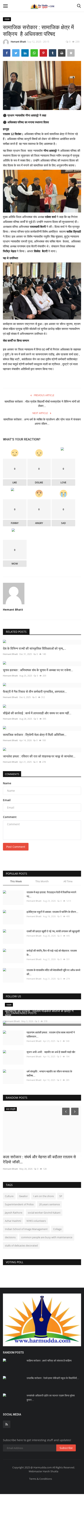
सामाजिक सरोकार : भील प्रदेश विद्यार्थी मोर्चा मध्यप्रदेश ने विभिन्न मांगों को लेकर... (42, 404)
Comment (10, 817)
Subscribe (66, 1448)
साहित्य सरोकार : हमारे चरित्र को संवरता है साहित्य (49, 1360)
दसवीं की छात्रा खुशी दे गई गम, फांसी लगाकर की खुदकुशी (53, 931)
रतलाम (7, 19)
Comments (12, 774)
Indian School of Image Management (26, 1229)
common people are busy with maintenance (46, 1237)
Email (7, 800)
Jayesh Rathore (13, 1212)
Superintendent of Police (19, 1204)
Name (7, 783)
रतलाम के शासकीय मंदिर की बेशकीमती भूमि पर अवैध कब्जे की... (53, 972)
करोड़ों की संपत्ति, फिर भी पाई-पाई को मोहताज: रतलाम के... (52, 952)
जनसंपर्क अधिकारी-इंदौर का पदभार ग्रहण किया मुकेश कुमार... (51, 1397)
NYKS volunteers (36, 1221)
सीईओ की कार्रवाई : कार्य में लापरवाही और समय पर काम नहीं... (37, 713)
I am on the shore (43, 1196)
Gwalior (23, 1196)
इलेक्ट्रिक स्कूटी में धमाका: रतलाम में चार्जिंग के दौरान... (52, 911)
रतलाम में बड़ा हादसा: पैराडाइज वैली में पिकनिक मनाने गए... (51, 894)
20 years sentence (49, 1204)
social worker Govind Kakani (44, 1212)
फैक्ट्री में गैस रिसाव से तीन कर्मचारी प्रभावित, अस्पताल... (35, 692)
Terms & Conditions (40, 1479)
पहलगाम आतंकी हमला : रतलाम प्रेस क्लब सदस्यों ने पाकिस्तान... (51, 1034)
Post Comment (15, 847)
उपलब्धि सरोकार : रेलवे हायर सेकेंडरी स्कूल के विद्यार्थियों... (53, 1378)
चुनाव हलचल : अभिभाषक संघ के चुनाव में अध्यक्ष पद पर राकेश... (38, 670)
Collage (57, 1229)
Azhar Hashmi (13, 1221)
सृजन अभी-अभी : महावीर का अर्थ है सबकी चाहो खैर (51, 1052)
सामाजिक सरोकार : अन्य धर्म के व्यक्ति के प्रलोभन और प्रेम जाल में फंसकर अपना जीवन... (42, 422)
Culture (9, 1196)
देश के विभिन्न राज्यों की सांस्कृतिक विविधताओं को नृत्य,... (34, 648)
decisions (10, 1237)
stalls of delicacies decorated (21, 1245)
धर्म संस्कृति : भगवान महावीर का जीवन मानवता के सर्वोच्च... (49, 1073)
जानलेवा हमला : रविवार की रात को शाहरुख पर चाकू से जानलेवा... (39, 756)
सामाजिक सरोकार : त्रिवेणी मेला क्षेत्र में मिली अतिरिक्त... (34, 735)
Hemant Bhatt (18, 41)
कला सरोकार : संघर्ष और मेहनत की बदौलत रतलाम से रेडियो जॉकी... (39, 1159)
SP (60, 1196)
